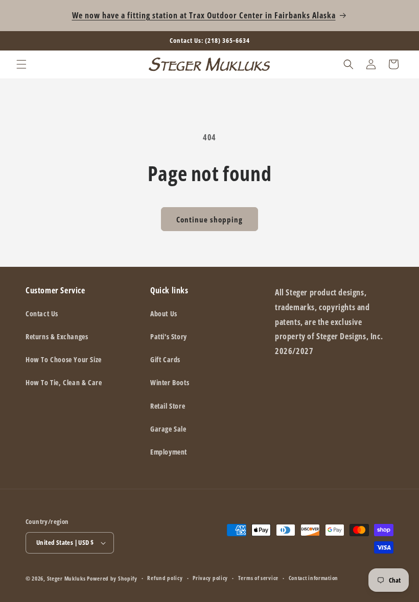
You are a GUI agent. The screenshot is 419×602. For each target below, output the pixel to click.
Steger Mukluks (66, 578)
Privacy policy (210, 578)
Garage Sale (168, 429)
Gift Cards (165, 359)
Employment (168, 452)
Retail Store (167, 406)
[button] (21, 64)
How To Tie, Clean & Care (64, 382)
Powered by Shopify (112, 578)
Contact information (313, 578)
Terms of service (258, 578)
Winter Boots (169, 382)
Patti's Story (168, 336)
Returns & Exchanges (57, 336)
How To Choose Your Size (64, 359)
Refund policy (164, 578)
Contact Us (42, 313)
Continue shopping (209, 219)
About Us (163, 313)
